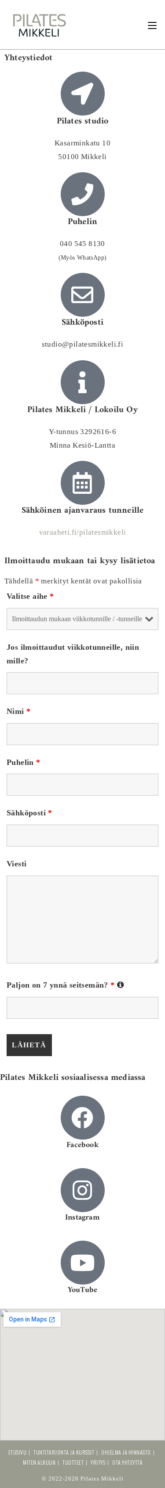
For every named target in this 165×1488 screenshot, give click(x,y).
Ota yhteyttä (127, 1462)
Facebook (82, 1145)
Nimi (18, 711)
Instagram (82, 1217)
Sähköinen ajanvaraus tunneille (83, 510)
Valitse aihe (30, 596)
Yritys (98, 1462)
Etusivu (17, 1452)
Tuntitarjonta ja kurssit (63, 1452)
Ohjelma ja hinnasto (126, 1452)
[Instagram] (83, 1190)
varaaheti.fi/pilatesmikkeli (82, 532)
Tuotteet (73, 1462)
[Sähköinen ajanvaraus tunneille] (83, 483)
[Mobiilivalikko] (152, 24)
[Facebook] (83, 1118)
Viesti (16, 863)
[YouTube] (83, 1263)
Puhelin (23, 762)
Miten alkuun (39, 1462)
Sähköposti (29, 812)
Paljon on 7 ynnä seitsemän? (65, 985)
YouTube (82, 1290)
